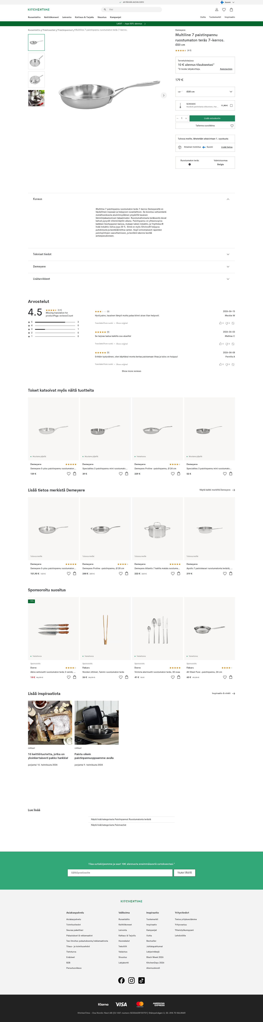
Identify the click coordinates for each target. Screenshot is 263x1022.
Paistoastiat (49, 30)
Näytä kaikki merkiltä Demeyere (215, 490)
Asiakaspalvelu (73, 919)
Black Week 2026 (154, 957)
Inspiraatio (230, 17)
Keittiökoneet (51, 17)
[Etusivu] (38, 10)
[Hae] (105, 9)
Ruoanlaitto (34, 17)
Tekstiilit (123, 946)
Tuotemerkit (215, 17)
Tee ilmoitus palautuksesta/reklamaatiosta (87, 941)
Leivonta (66, 17)
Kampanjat (115, 17)
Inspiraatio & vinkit (221, 693)
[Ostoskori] (231, 9)
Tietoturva (71, 952)
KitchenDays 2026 (155, 963)
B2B (68, 963)
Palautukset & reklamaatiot (79, 936)
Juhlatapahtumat (154, 946)
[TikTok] (142, 980)
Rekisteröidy (226, 69)
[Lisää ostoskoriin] (74, 473)
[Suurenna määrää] (186, 118)
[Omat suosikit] (224, 9)
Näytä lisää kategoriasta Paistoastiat (108, 825)
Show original (122, 323)
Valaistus (123, 952)
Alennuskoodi (153, 968)
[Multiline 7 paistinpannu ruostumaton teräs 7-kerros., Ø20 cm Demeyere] (109, 95)
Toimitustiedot (73, 925)
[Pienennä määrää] (177, 118)
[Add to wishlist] (68, 474)
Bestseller (151, 941)
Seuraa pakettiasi (74, 930)
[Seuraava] (164, 95)
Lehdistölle (180, 936)
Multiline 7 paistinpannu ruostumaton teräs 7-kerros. (101, 30)
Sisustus (102, 17)
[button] (183, 50)
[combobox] (228, 2)
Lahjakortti (124, 963)
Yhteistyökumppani (184, 930)
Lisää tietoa (226, 147)
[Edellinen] (55, 95)
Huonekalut (124, 941)
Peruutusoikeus (74, 968)
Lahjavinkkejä (152, 952)
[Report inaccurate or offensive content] (233, 323)
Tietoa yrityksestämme (186, 919)
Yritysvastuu (181, 925)
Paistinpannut (65, 30)
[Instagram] (131, 980)
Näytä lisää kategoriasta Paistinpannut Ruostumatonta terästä (121, 819)
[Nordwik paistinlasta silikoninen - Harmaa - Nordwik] (180, 105)
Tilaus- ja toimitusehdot (78, 946)
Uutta (203, 17)
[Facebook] (121, 980)
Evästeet (70, 957)
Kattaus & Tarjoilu (84, 17)
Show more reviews (131, 371)
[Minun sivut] (216, 9)
